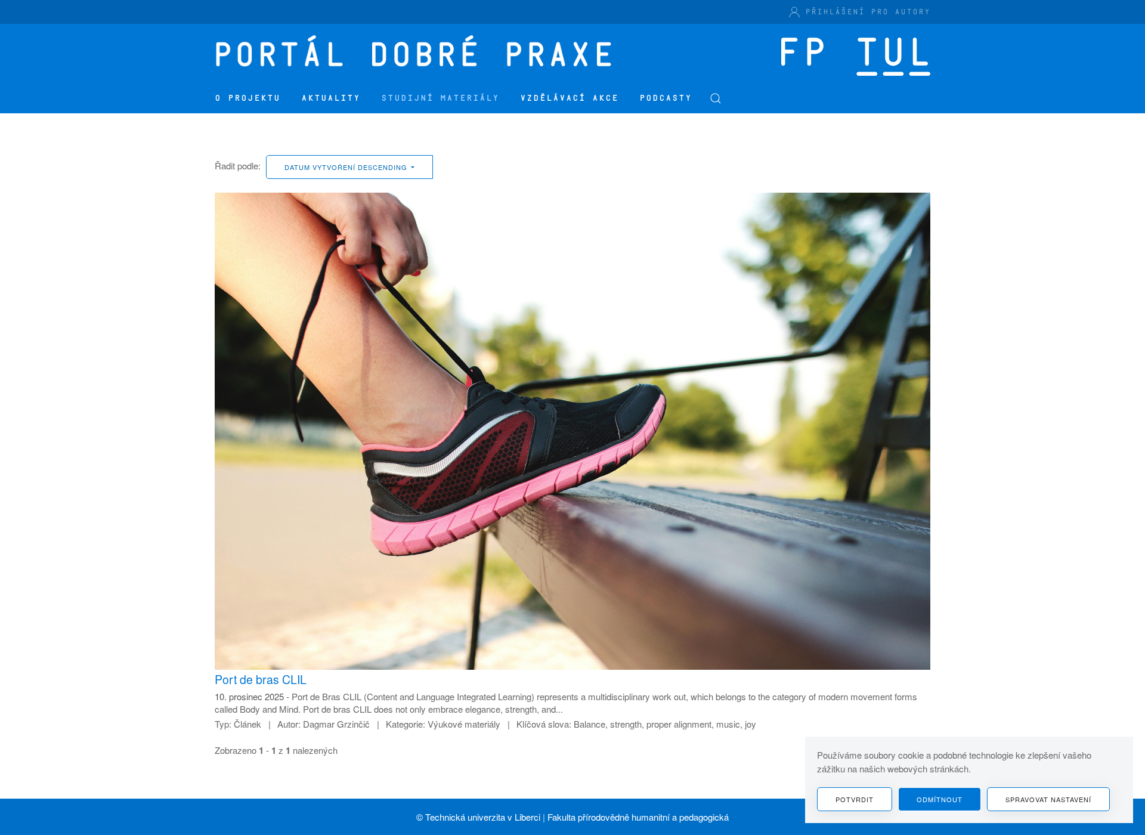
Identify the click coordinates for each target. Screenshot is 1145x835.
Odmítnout (940, 799)
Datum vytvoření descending (347, 167)
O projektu (247, 98)
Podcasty (665, 98)
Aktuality (330, 98)
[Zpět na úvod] (418, 54)
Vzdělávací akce (569, 98)
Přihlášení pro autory (867, 12)
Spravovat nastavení (1048, 799)
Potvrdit (854, 799)
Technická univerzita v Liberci (482, 817)
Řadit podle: (238, 165)
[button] (716, 98)
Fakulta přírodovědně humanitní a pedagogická (638, 817)
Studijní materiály (440, 98)
